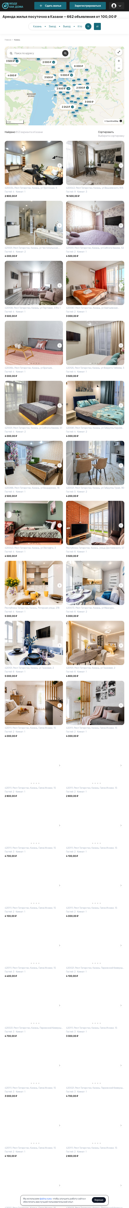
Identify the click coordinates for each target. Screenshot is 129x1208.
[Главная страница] (17, 6)
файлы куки (46, 1198)
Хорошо (98, 1199)
